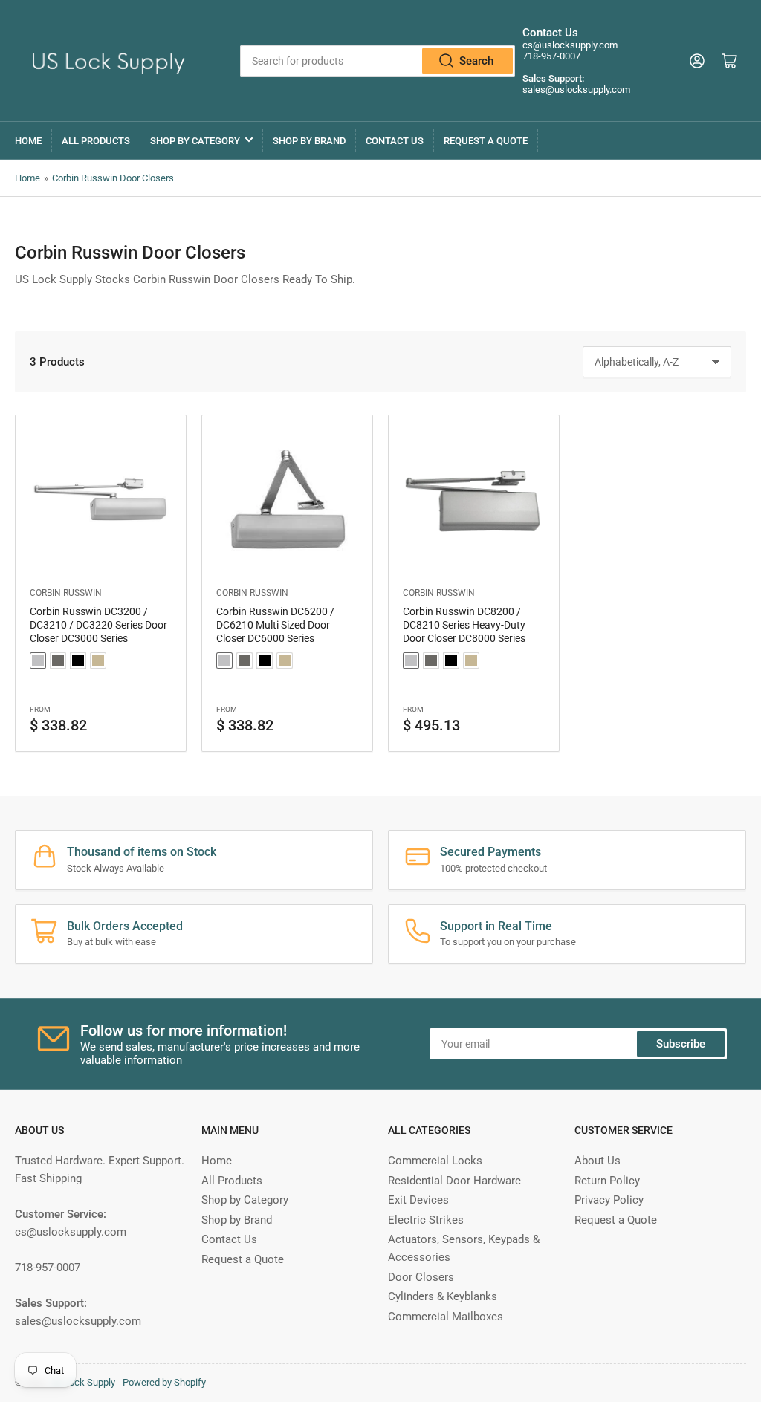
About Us (597, 1160)
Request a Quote (486, 140)
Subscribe (680, 1044)
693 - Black (78, 660)
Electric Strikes (426, 1220)
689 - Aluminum (38, 660)
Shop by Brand (309, 140)
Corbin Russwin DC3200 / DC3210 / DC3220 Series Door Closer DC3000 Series (98, 625)
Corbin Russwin (66, 593)
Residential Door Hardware (454, 1180)
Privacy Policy (609, 1200)
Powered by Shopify (164, 1382)
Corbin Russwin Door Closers (113, 178)
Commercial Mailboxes (445, 1316)
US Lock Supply (82, 1382)
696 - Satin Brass (98, 660)
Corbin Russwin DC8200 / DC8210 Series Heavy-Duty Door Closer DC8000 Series (464, 625)
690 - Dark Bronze (58, 660)
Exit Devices (418, 1200)
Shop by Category (195, 140)
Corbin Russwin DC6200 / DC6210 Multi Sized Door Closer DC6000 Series (275, 625)
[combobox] (377, 61)
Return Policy (607, 1180)
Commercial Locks (435, 1160)
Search (476, 61)
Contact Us (395, 140)
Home (28, 140)
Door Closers (421, 1277)
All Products (96, 140)
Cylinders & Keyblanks (442, 1296)
